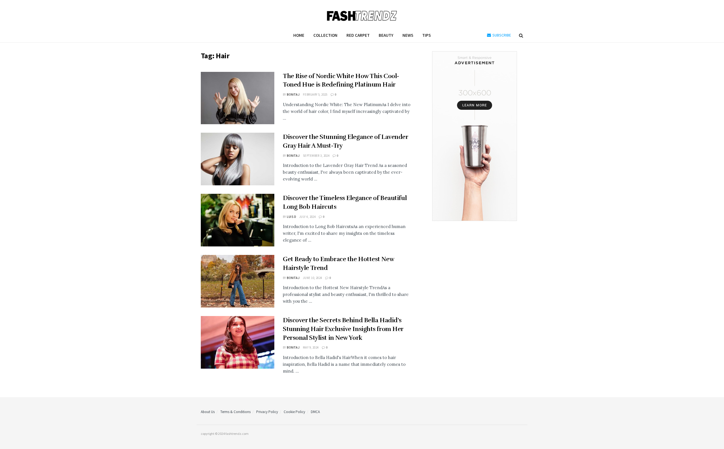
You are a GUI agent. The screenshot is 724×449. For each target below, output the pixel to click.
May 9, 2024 (311, 347)
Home (298, 35)
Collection (325, 35)
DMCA (315, 411)
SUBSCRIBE (501, 35)
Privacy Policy (267, 411)
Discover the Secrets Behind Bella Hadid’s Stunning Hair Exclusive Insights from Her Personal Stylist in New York (343, 328)
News (407, 35)
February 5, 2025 (315, 94)
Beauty (386, 35)
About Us (208, 411)
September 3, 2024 (316, 156)
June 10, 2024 (312, 278)
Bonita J (293, 94)
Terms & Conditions (235, 411)
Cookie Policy (294, 411)
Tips (426, 35)
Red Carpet (358, 35)
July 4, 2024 (307, 217)
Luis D (291, 217)
